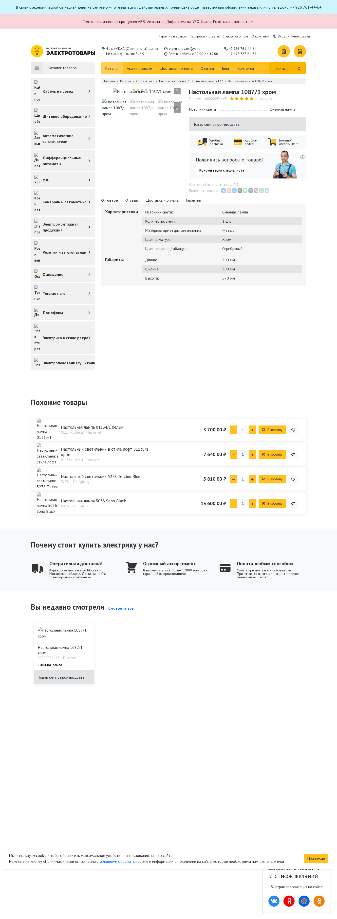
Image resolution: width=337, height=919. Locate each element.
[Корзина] (300, 51)
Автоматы (155, 21)
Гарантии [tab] (193, 200)
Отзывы (207, 68)
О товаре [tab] (109, 200)
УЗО (195, 21)
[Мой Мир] (234, 190)
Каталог (112, 68)
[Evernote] (245, 190)
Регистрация (300, 36)
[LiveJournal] (250, 190)
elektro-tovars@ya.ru (184, 48)
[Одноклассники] (229, 190)
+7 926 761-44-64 (243, 48)
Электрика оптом (235, 36)
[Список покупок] (284, 51)
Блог (225, 68)
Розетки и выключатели (233, 21)
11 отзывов (263, 98)
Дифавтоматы (178, 21)
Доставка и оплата (176, 68)
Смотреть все (120, 608)
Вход (282, 36)
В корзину (274, 429)
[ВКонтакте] (223, 190)
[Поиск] (299, 68)
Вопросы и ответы (205, 36)
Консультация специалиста (221, 170)
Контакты (245, 68)
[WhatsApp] (261, 190)
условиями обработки (118, 861)
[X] (240, 190)
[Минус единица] (233, 429)
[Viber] (256, 190)
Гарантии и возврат (173, 36)
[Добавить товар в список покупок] (293, 429)
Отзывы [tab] (132, 200)
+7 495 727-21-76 (242, 54)
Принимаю (316, 858)
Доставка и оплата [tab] (162, 200)
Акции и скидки (139, 68)
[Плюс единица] (252, 429)
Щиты (206, 21)
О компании (260, 36)
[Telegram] (267, 190)
